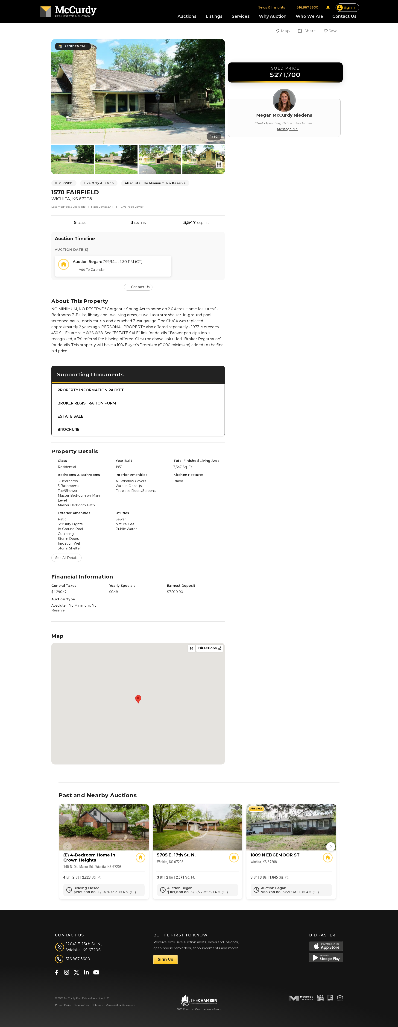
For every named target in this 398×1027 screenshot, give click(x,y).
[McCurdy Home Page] (68, 10)
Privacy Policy (63, 1004)
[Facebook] (56, 972)
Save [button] (332, 31)
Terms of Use (82, 1004)
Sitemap (98, 1004)
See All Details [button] (66, 558)
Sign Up (165, 959)
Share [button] (310, 31)
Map (286, 31)
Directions (208, 648)
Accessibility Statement (120, 1004)
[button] (138, 287)
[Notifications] (328, 7)
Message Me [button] (287, 129)
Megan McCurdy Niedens (284, 115)
